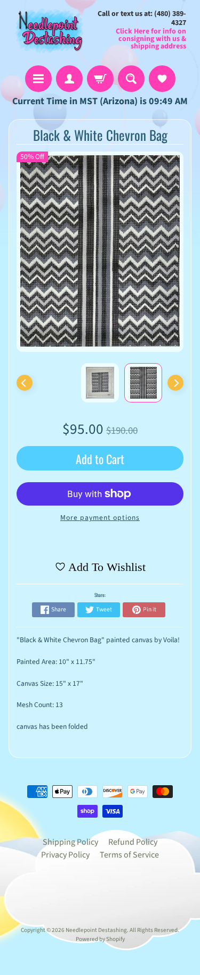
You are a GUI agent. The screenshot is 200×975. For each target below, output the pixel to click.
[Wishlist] (162, 78)
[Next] (175, 383)
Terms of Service (129, 855)
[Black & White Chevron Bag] (143, 382)
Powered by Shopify (100, 939)
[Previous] (25, 383)
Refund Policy (132, 842)
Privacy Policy (65, 855)
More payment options (100, 517)
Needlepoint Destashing (96, 930)
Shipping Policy (70, 842)
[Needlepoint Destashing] (49, 30)
